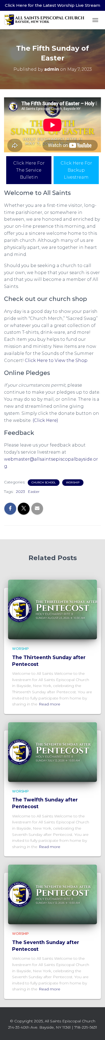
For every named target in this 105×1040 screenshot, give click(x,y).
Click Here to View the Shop (56, 360)
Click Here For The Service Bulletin (29, 170)
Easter (34, 491)
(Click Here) (45, 420)
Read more (49, 704)
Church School (44, 482)
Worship (73, 482)
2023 (20, 491)
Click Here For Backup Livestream (76, 170)
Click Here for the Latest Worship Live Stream (52, 5)
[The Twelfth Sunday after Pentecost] (52, 751)
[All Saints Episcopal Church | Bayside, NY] (46, 19)
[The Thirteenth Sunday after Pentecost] (52, 609)
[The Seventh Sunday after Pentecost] (52, 894)
